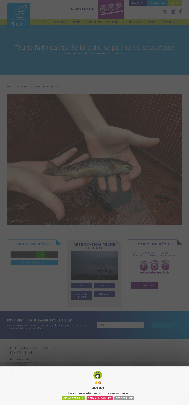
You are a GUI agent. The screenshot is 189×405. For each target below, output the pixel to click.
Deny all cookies (100, 398)
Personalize (124, 398)
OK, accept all (73, 398)
